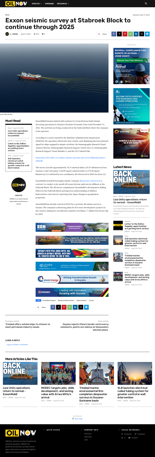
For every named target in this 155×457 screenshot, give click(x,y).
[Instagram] (135, 434)
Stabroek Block (82, 300)
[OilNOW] (7, 34)
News (7, 15)
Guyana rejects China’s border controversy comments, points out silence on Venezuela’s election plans (84, 327)
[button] (146, 3)
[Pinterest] (125, 34)
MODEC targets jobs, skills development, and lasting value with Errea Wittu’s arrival (137, 278)
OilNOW (15, 34)
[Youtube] (129, 437)
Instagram (141, 434)
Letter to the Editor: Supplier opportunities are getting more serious (18, 147)
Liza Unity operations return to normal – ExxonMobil (18, 133)
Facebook (128, 434)
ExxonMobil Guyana (49, 300)
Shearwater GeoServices (90, 180)
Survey (91, 300)
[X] (119, 34)
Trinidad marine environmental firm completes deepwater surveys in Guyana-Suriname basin (135, 260)
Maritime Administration (66, 300)
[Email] (141, 34)
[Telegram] (147, 34)
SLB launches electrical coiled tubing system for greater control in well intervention (18, 163)
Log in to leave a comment (17, 344)
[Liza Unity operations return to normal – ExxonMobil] (131, 182)
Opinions (11, 140)
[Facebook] (113, 34)
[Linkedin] (136, 34)
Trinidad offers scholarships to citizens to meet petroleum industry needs (27, 325)
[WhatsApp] (130, 34)
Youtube (135, 438)
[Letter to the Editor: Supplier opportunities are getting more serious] (118, 225)
